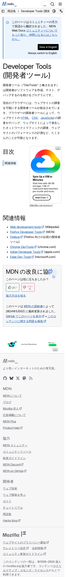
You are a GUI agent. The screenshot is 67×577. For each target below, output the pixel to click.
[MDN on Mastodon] (24, 378)
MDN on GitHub (13, 471)
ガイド (7, 501)
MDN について (12, 396)
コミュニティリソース (17, 451)
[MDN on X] (18, 378)
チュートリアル (13, 507)
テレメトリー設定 (14, 548)
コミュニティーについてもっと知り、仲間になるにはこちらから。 (35, 35)
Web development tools (25, 227)
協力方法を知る (16, 295)
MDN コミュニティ (15, 445)
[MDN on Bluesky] (11, 378)
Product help (11, 428)
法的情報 (37, 548)
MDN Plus (9, 421)
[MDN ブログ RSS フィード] (31, 378)
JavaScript (47, 118)
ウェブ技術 (10, 488)
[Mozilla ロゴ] (14, 534)
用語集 (7, 514)
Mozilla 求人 (11, 408)
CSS (35, 118)
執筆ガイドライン (14, 458)
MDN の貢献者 (33, 306)
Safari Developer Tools (25, 252)
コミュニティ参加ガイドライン (23, 554)
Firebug (15, 237)
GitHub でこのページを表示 (23, 316)
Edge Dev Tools (20, 257)
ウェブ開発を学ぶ (14, 495)
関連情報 (10, 163)
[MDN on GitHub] (5, 378)
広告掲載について (14, 415)
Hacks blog (10, 520)
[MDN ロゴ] (10, 361)
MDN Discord (11, 464)
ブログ (7, 402)
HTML (25, 118)
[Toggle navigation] (60, 4)
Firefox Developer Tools (26, 232)
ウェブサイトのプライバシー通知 (24, 542)
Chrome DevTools (22, 247)
